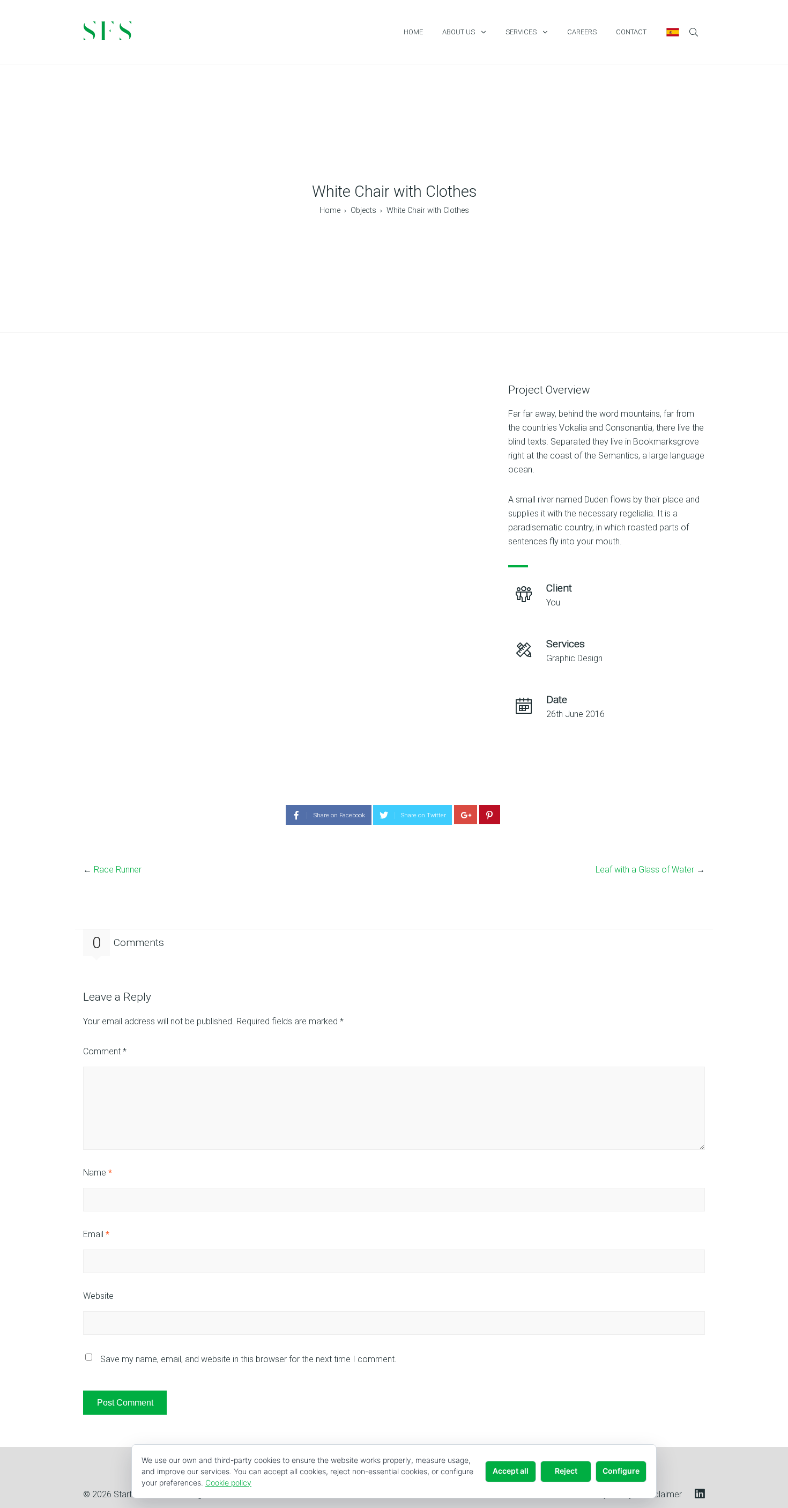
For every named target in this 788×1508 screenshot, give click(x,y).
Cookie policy (228, 1482)
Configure (621, 1470)
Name (97, 1172)
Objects (363, 210)
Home (329, 210)
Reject (566, 1470)
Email (96, 1234)
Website (98, 1296)
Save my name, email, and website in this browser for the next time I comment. (248, 1359)
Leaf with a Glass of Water (645, 869)
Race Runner (118, 869)
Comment (105, 1051)
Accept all (511, 1470)
